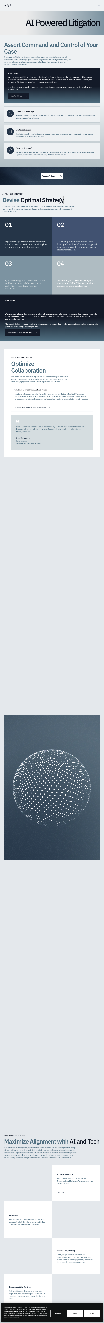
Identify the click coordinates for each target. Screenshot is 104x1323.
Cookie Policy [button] (22, 1315)
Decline (75, 1313)
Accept (92, 1313)
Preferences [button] (15, 1318)
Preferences (58, 1313)
